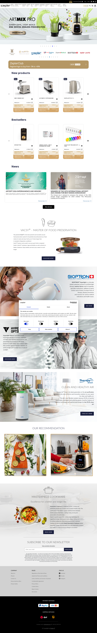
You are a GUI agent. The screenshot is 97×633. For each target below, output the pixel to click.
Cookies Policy (35, 586)
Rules (33, 570)
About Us (13, 573)
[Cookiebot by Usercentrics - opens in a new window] (71, 303)
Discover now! (48, 258)
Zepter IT (52, 628)
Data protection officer (16, 581)
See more (89, 305)
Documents (34, 591)
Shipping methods (48, 612)
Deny (29, 329)
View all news (48, 207)
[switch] (41, 324)
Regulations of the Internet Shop (39, 573)
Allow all (67, 329)
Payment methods (48, 600)
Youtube (62, 575)
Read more (48, 532)
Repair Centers (35, 589)
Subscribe (68, 549)
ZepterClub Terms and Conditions (39, 575)
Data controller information (48, 546)
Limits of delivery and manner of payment (41, 578)
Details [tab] (48, 307)
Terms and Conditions (56, 553)
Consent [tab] (29, 307)
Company (14, 570)
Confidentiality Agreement (38, 581)
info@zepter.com (47, 624)
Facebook (63, 573)
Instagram (63, 578)
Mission (13, 575)
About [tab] (68, 307)
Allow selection (48, 329)
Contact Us (13, 578)
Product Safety (14, 583)
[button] (2, 26)
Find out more (41, 201)
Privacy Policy (54, 561)
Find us (61, 570)
